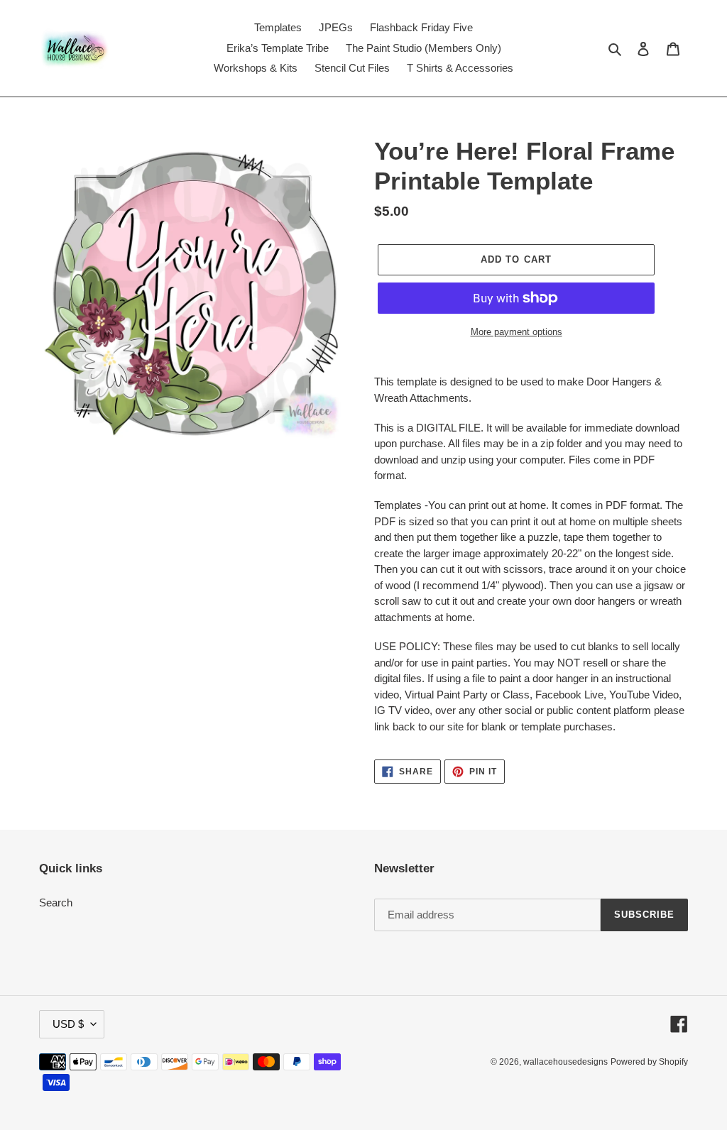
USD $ (68, 1024)
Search (55, 902)
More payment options (516, 332)
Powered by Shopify (649, 1062)
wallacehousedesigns (565, 1062)
